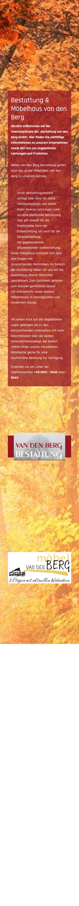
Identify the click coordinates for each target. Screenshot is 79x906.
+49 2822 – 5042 (46, 372)
